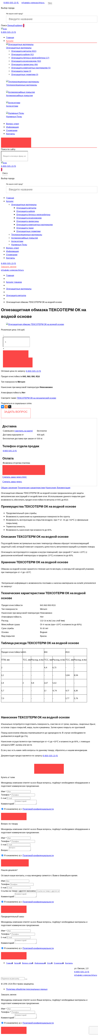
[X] (9, 406)
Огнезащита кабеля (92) (22, 54)
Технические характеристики (31, 487)
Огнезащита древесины (27, 221)
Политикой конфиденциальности (38, 809)
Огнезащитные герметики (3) (24, 74)
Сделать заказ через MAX (14, 477)
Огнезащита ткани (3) (21, 71)
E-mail (4, 798)
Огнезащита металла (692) (23, 51)
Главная (10, 37)
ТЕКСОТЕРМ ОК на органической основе (36, 398)
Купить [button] (15, 353)
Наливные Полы (14, 116)
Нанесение (51, 487)
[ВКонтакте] (2, 406)
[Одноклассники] (6, 406)
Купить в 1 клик (17, 361)
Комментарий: (7, 804)
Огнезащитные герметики (28, 231)
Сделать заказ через (12, 481)
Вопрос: (4, 850)
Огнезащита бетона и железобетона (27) (30, 58)
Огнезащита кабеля (25, 211)
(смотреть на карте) (23, 431)
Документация (63, 487)
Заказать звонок (16, 141)
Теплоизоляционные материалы (21, 85)
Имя (4, 791)
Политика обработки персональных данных (26, 989)
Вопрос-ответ (12, 124)
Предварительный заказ (23, 468)
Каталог (10, 41)
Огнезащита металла (26, 208)
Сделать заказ (49, 767)
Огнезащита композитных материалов (34, 224)
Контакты (10, 134)
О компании (11, 130)
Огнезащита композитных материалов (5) (31, 68)
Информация (12, 127)
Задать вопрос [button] (15, 862)
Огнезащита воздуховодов (29, 218)
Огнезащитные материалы (19, 48)
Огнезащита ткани (25, 228)
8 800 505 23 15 (10, 450)
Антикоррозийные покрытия (19, 95)
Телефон (6, 795)
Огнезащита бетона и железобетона (33, 214)
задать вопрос (16, 411)
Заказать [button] (14, 816)
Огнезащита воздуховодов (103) (26, 61)
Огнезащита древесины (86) (24, 64)
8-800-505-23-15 (33, 371)
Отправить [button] (13, 909)
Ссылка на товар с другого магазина (18, 891)
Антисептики (12, 106)
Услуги (50, 963)
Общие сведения (9, 487)
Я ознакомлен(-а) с (29, 809)
